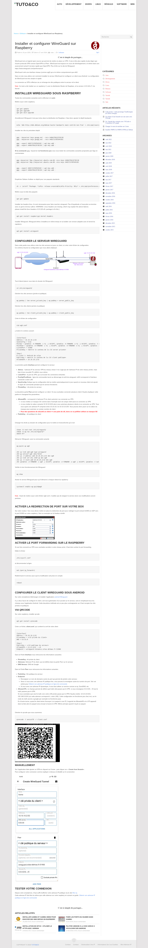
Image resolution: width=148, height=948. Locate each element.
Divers (88, 4)
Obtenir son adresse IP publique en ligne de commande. (48, 684)
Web (132, 4)
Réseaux (108, 4)
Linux (98, 4)
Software (122, 4)
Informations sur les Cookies (108, 944)
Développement (73, 4)
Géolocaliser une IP (88, 944)
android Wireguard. (61, 597)
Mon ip (74, 893)
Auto (59, 4)
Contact (68, 944)
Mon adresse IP (126, 944)
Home (16, 33)
